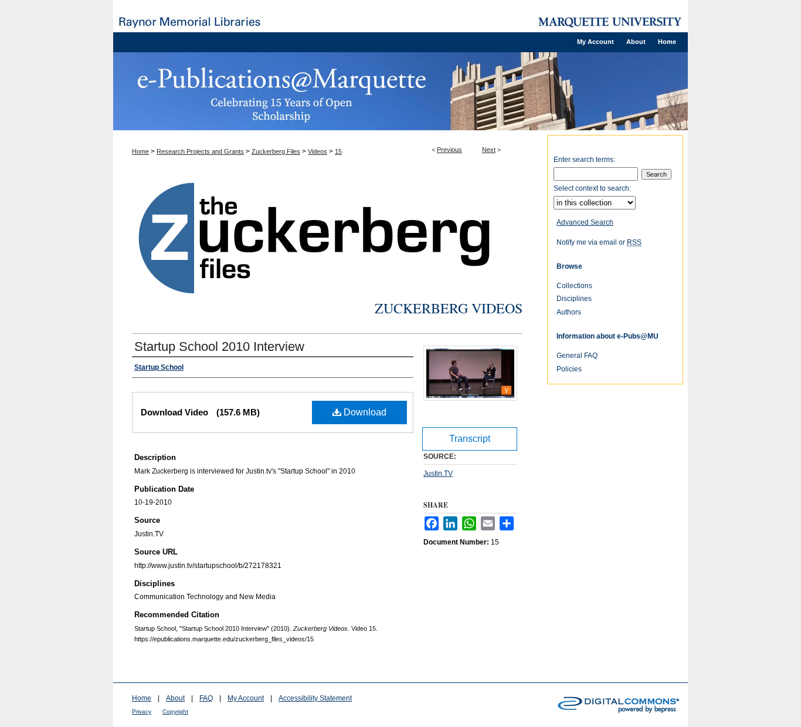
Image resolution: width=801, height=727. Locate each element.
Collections (574, 286)
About (175, 698)
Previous (449, 149)
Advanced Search (584, 222)
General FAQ (577, 355)
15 (338, 151)
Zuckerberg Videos (448, 308)
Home (140, 151)
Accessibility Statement (315, 698)
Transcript (469, 439)
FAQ (206, 698)
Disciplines (574, 299)
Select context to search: (592, 188)
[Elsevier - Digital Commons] (617, 705)
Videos (317, 151)
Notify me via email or (599, 242)
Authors (568, 312)
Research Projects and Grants (200, 151)
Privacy (141, 711)
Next (488, 149)
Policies (569, 369)
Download (363, 412)
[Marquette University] (610, 22)
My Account (246, 698)
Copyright (175, 711)
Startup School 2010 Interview (219, 346)
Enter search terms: (584, 159)
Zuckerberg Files (276, 151)
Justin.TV (438, 473)
